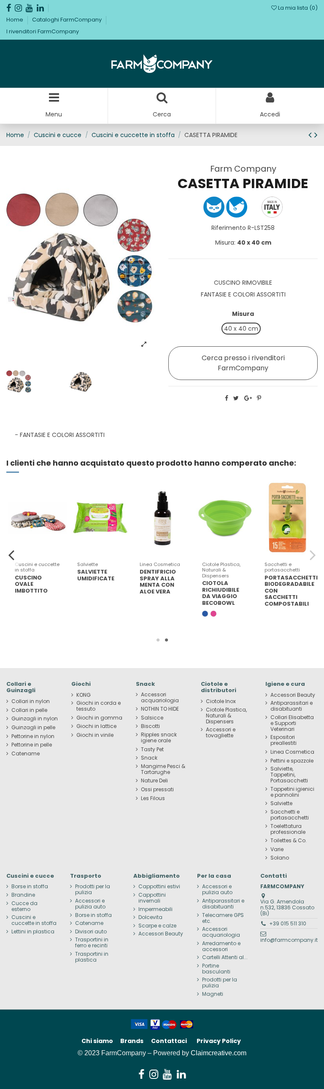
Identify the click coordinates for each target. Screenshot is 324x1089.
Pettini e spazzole (291, 761)
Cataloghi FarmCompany (67, 20)
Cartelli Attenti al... (225, 957)
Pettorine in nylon (32, 736)
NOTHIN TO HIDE (160, 709)
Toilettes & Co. (288, 841)
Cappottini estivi (159, 887)
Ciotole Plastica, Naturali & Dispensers (226, 716)
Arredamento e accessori (221, 946)
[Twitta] (236, 398)
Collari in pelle (29, 710)
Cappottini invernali (152, 898)
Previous (11, 554)
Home (15, 20)
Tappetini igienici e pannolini (292, 792)
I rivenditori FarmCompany (42, 31)
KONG (83, 695)
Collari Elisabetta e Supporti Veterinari (292, 723)
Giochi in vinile (94, 735)
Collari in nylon (30, 701)
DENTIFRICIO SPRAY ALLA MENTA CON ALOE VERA (158, 582)
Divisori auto (91, 932)
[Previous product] (311, 135)
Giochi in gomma (99, 718)
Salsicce (152, 718)
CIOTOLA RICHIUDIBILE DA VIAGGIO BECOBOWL (220, 593)
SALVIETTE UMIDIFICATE (95, 575)
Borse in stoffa (29, 887)
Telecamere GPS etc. (223, 918)
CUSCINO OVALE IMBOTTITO (31, 584)
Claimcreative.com (218, 1053)
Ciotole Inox (221, 701)
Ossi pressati (157, 789)
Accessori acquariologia (160, 698)
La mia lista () (297, 8)
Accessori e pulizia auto (90, 904)
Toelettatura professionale (287, 829)
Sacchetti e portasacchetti (289, 815)
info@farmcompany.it (289, 939)
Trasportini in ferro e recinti (91, 943)
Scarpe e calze (157, 926)
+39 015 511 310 (287, 923)
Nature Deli (154, 781)
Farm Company (243, 169)
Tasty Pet (152, 749)
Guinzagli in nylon (34, 719)
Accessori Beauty (292, 695)
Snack (149, 758)
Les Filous (153, 798)
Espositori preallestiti (283, 740)
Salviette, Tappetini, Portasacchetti (289, 775)
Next (312, 554)
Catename (25, 754)
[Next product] (316, 135)
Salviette (281, 803)
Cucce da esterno (24, 906)
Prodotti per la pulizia (92, 889)
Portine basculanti (216, 969)
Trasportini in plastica (91, 957)
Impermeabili (155, 909)
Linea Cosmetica (292, 752)
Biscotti (150, 726)
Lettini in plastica (32, 932)
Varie (277, 849)
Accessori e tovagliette (220, 733)
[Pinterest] (259, 398)
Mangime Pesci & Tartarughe (163, 769)
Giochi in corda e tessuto (98, 706)
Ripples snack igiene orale (159, 738)
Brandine (23, 895)
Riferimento (228, 228)
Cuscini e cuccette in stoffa (34, 920)
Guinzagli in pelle (33, 727)
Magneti (212, 994)
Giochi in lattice (96, 726)
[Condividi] (226, 398)
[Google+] (248, 398)
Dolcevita (150, 917)
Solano (279, 858)
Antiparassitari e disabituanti (291, 706)
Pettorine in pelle (31, 745)
